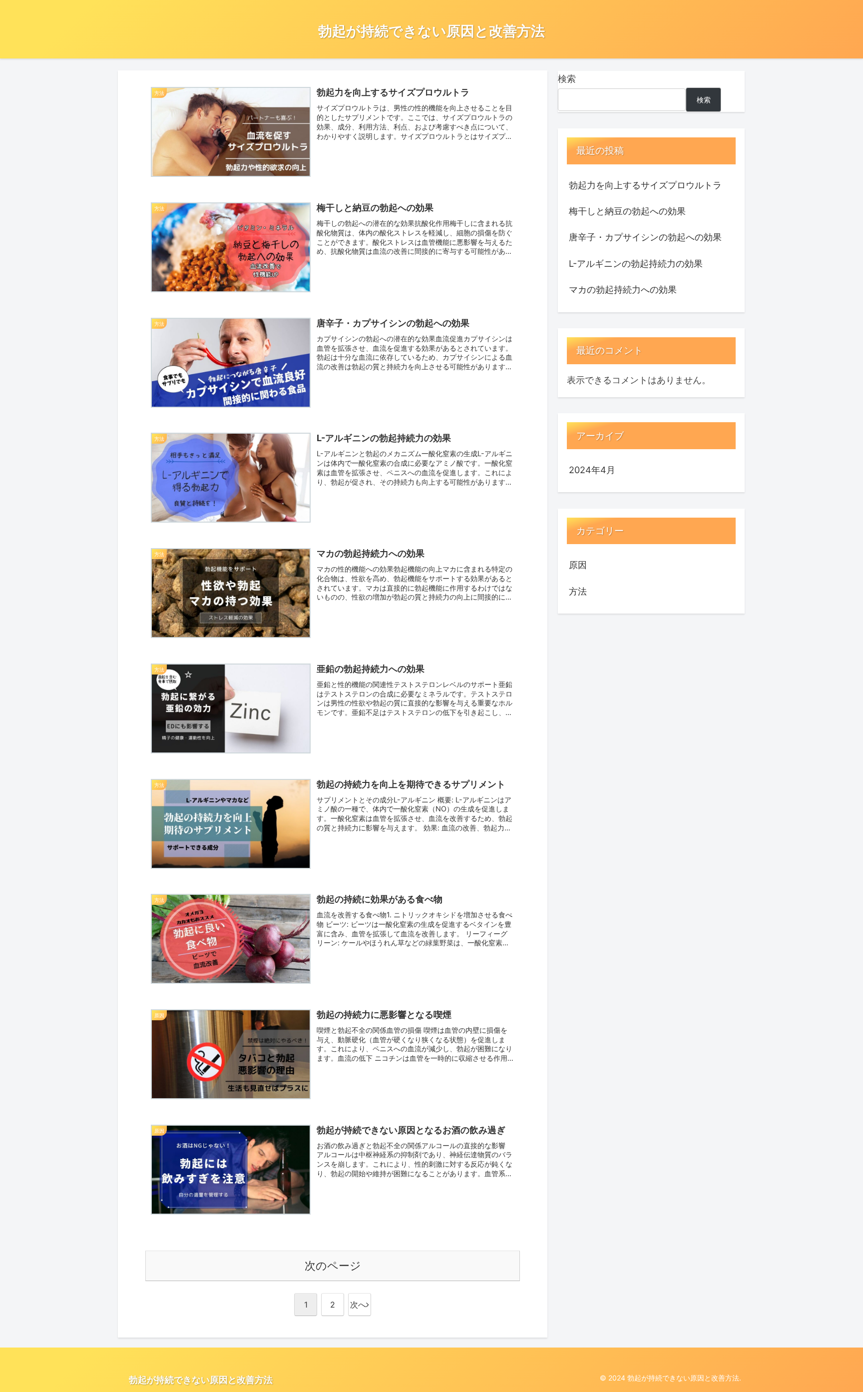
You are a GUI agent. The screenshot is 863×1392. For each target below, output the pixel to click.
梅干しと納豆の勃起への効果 (627, 211)
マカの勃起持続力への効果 (623, 289)
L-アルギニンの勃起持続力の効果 (636, 263)
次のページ (333, 1265)
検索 (567, 78)
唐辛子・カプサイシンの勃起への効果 (645, 237)
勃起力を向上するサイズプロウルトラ (645, 185)
